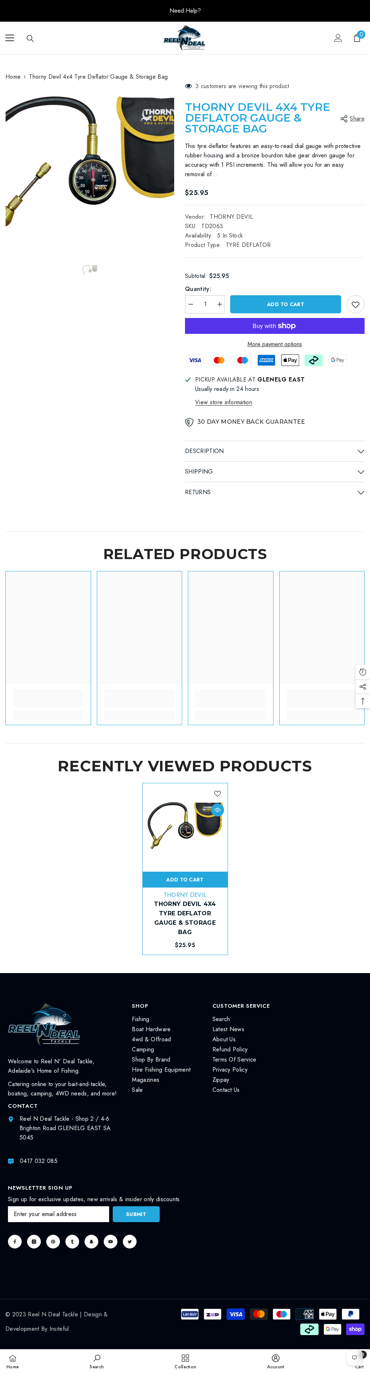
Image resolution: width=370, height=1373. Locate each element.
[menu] (9, 38)
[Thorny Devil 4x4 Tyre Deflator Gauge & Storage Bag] (185, 825)
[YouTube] (110, 1241)
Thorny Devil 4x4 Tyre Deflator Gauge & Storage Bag (185, 918)
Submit (136, 1214)
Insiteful (59, 1329)
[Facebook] (15, 1241)
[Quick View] (217, 809)
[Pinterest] (53, 1241)
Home (13, 77)
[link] (48, 702)
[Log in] (338, 38)
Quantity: (198, 289)
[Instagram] (34, 1241)
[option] (185, 11)
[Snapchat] (91, 1241)
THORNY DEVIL (231, 217)
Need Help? (185, 10)
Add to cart (285, 304)
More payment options (275, 344)
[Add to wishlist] (356, 304)
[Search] (30, 38)
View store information (223, 402)
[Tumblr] (72, 1241)
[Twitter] (130, 1241)
